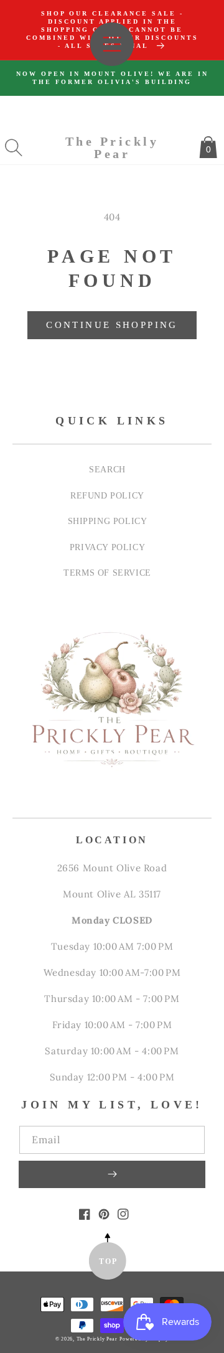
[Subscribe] (112, 1174)
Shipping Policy (107, 521)
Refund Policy (107, 495)
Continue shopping (111, 325)
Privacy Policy (107, 547)
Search (107, 469)
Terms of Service (107, 573)
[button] (13, 147)
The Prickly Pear (97, 1339)
